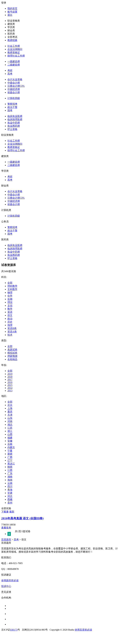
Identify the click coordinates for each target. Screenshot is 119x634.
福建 (9, 437)
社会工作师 (13, 46)
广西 (9, 457)
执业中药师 (13, 122)
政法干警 (12, 107)
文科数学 (12, 289)
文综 (9, 305)
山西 (9, 434)
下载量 (5, 511)
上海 (9, 408)
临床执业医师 (14, 116)
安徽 (9, 441)
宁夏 (9, 450)
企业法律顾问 (14, 49)
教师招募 (12, 40)
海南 (9, 480)
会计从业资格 (14, 79)
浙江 (9, 431)
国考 (9, 110)
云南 (9, 483)
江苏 (9, 427)
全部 (9, 282)
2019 (9, 374)
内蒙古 (11, 447)
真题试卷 (12, 349)
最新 (11, 511)
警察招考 (12, 104)
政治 (9, 318)
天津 (9, 414)
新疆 (9, 454)
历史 (9, 321)
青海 (9, 489)
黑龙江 (11, 463)
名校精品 (12, 359)
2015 (9, 385)
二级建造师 (13, 64)
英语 (9, 312)
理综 (9, 302)
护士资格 (12, 129)
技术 (9, 335)
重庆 (9, 411)
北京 (9, 405)
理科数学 (12, 286)
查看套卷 (6, 527)
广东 (9, 473)
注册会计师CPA (16, 86)
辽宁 (9, 460)
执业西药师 (13, 126)
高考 (9, 73)
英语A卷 (12, 331)
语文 (9, 315)
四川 (9, 486)
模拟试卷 (12, 352)
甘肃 (9, 493)
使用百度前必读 (83, 629)
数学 (9, 308)
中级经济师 (13, 89)
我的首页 (12, 8)
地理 (9, 325)
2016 (9, 382)
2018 (9, 376)
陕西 (9, 467)
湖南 (9, 476)
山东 (9, 418)
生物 (9, 299)
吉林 (9, 444)
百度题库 (6, 539)
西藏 (9, 499)
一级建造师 (13, 61)
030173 (14, 629)
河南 (9, 421)
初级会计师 (13, 92)
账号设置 (12, 11)
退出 (9, 15)
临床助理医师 (14, 119)
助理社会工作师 (16, 55)
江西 (9, 470)
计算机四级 (13, 98)
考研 (9, 70)
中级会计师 (13, 82)
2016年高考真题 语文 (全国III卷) (22, 518)
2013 (9, 390)
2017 (9, 379)
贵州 (9, 502)
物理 (9, 292)
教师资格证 (13, 52)
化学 (9, 295)
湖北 (9, 424)
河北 (9, 496)
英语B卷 (12, 328)
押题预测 (12, 356)
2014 (9, 388)
